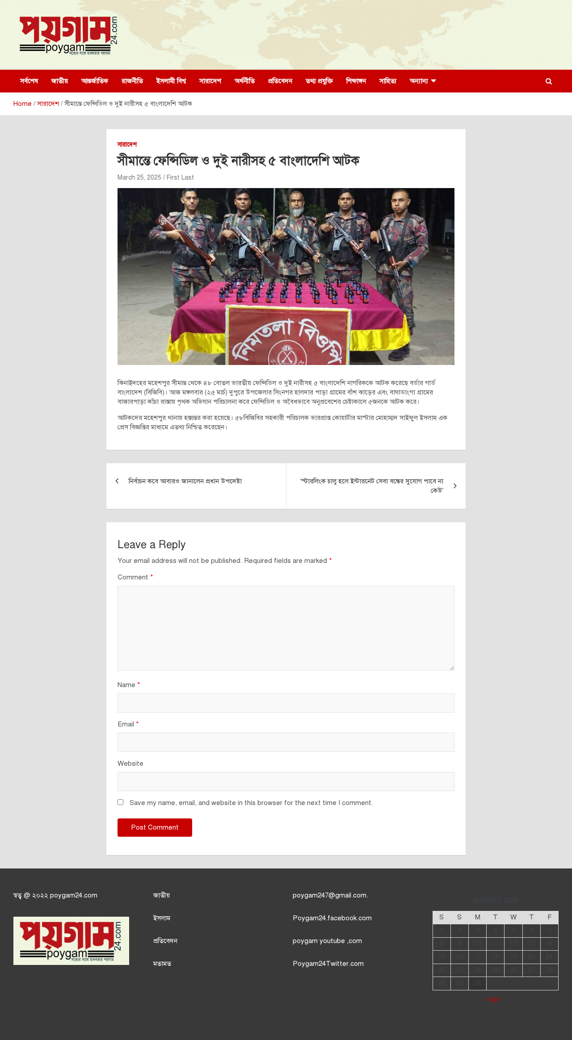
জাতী (159, 895)
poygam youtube (320, 941)
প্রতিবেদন (280, 81)
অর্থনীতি (245, 81)
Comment (135, 577)
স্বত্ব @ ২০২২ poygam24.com (55, 895)
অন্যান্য (419, 81)
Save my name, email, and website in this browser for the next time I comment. (251, 803)
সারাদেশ (210, 81)
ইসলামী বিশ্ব (171, 81)
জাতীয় (59, 81)
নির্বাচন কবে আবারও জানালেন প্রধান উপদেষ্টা (185, 481)
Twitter (337, 964)
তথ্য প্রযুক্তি (319, 81)
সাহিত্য (387, 81)
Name (129, 685)
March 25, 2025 (139, 177)
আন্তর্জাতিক (94, 81)
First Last (180, 177)
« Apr (492, 999)
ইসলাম (161, 918)
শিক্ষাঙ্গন (356, 81)
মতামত (162, 964)
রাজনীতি (132, 81)
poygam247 (310, 895)
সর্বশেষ (29, 81)
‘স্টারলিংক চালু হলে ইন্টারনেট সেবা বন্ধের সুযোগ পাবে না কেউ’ (371, 486)
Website (130, 763)
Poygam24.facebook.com (332, 918)
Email (128, 724)
